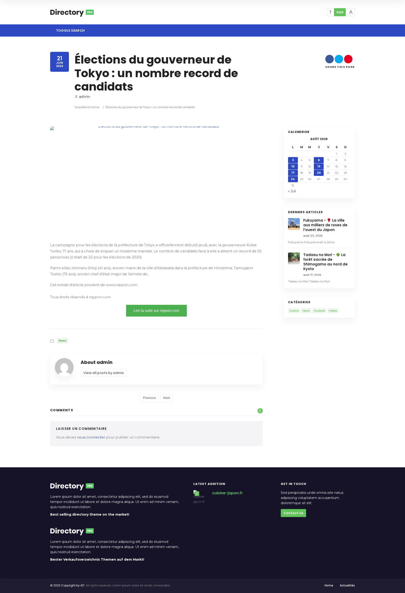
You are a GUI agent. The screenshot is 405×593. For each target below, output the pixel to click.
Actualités (347, 585)
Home (95, 107)
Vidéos (333, 310)
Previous (149, 398)
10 (293, 166)
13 (318, 166)
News (62, 341)
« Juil (292, 191)
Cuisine (294, 310)
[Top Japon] (72, 12)
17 (292, 172)
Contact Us (293, 513)
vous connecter (91, 437)
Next (166, 398)
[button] (351, 12)
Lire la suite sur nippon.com (156, 311)
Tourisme (319, 310)
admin (84, 96)
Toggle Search (70, 30)
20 (319, 172)
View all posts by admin (103, 372)
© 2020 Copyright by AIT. (67, 585)
